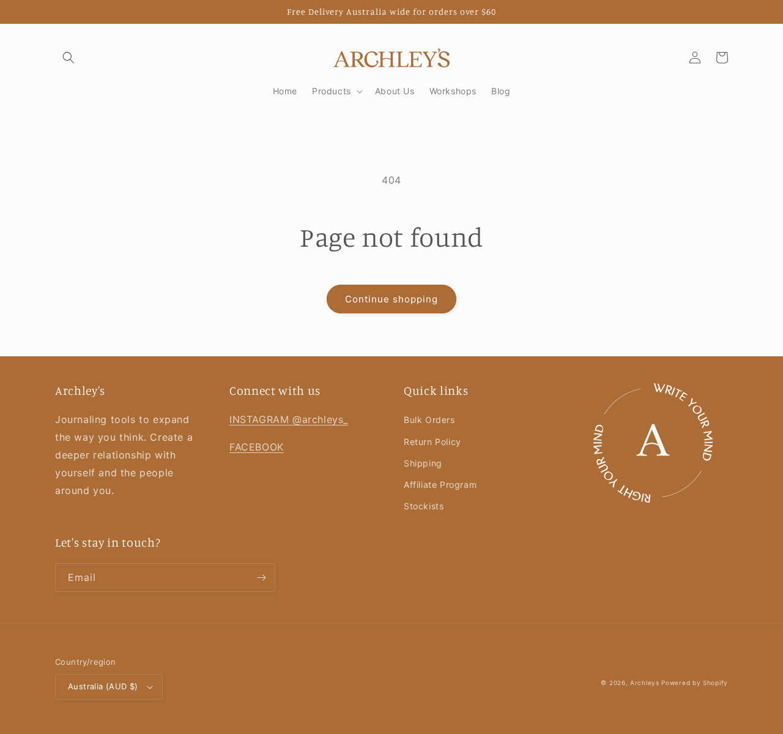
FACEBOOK (256, 447)
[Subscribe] (261, 577)
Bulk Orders (429, 419)
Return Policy (432, 441)
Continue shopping (391, 299)
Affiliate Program (440, 484)
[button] (68, 57)
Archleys (644, 682)
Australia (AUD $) (103, 686)
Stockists (423, 506)
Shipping (423, 463)
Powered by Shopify (694, 682)
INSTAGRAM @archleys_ (288, 419)
